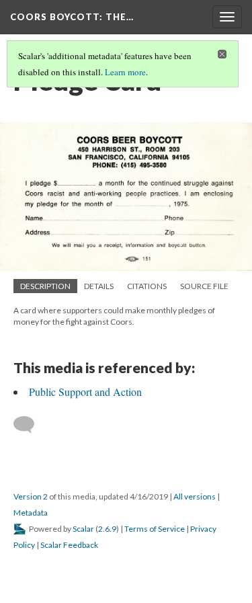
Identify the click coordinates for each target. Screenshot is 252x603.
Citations (147, 286)
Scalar (83, 529)
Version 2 (30, 496)
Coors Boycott (72, 16)
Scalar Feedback (69, 545)
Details (99, 286)
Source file (204, 286)
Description (45, 286)
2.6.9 (107, 529)
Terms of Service (154, 529)
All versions (194, 496)
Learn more (125, 72)
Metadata (30, 513)
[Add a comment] (29, 425)
